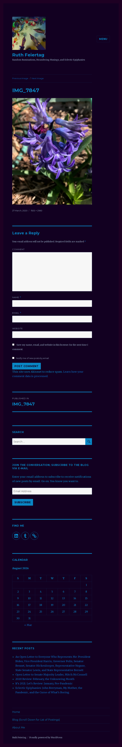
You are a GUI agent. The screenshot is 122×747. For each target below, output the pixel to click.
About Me (18, 727)
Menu (103, 39)
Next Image (38, 78)
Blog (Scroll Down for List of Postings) (36, 719)
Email (16, 313)
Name (16, 297)
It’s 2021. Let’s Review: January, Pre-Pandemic (44, 683)
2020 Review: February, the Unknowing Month (44, 679)
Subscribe (22, 502)
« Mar (28, 625)
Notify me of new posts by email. (32, 358)
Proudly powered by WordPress (45, 737)
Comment (18, 249)
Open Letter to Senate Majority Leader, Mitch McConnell (51, 674)
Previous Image (20, 78)
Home (16, 711)
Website (17, 328)
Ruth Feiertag (28, 55)
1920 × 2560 (36, 210)
